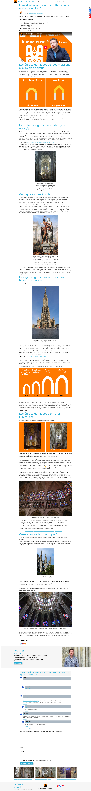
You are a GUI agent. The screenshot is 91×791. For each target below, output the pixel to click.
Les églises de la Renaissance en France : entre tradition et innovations (66, 779)
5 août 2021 (27, 707)
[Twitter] (21, 643)
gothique (41, 13)
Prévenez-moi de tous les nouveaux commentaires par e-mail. (36, 760)
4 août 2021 (25, 697)
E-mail (22, 751)
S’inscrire (16, 789)
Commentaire (23, 734)
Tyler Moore (71, 787)
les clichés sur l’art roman (33, 122)
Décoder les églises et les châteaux (27, 1)
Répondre (25, 684)
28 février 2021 (26, 679)
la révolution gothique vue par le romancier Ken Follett (40, 142)
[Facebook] (90, 10)
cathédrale (35, 13)
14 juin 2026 (25, 714)
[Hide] (90, 18)
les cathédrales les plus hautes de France (37, 356)
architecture (31, 13)
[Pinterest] (23, 643)
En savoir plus (17, 663)
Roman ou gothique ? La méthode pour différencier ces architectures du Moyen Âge (23, 779)
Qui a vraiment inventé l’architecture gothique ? (43, 779)
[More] (25, 643)
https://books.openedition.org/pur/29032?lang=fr (31, 701)
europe (38, 13)
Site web (22, 755)
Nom (21, 747)
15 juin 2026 (27, 722)
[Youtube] (90, 17)
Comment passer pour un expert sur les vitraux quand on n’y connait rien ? (43, 531)
